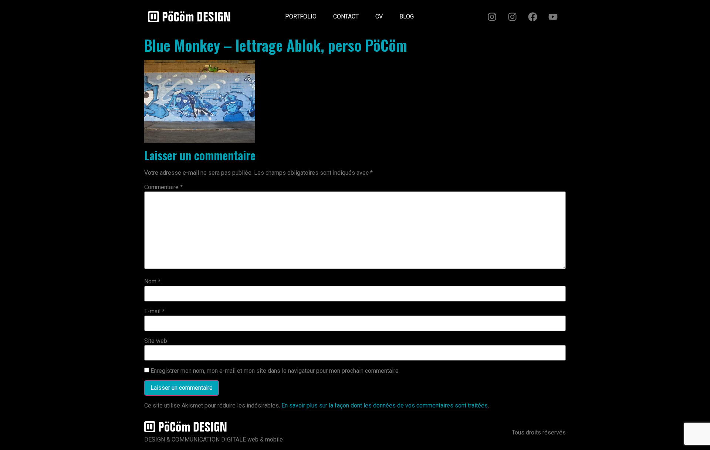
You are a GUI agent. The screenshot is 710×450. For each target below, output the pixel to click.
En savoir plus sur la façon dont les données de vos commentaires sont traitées (384, 405)
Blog (406, 16)
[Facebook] (532, 16)
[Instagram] (492, 16)
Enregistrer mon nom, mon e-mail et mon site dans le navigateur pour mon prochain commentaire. (275, 371)
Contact (346, 16)
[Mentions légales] (430, 13)
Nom (152, 281)
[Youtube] (553, 16)
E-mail (154, 311)
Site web (155, 341)
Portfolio (301, 16)
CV (379, 16)
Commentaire (163, 187)
